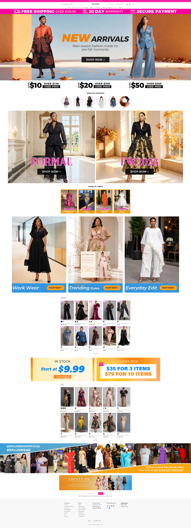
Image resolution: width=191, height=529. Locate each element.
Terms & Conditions (81, 514)
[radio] (61, 321)
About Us (80, 504)
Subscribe (100, 493)
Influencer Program (81, 508)
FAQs (65, 514)
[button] (67, 4)
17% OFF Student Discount (68, 506)
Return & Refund (67, 511)
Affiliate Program (81, 506)
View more (95, 353)
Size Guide (66, 504)
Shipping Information (67, 509)
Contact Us (66, 516)
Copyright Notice (81, 516)
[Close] (109, 252)
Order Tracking (66, 508)
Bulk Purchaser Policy (82, 509)
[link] (97, 7)
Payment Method (81, 511)
